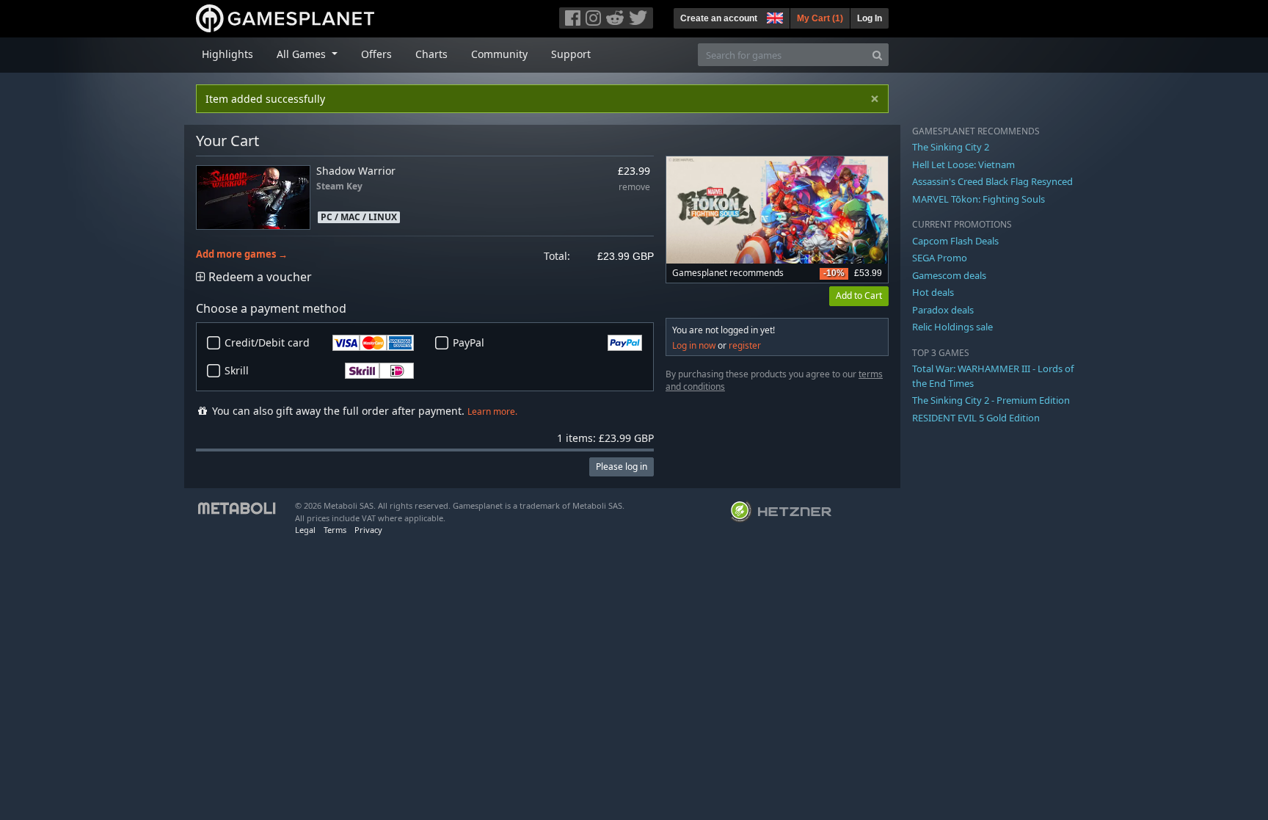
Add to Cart (859, 295)
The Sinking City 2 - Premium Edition (991, 400)
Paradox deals (943, 309)
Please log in (621, 466)
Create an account (718, 18)
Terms (335, 529)
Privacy (368, 529)
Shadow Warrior (356, 171)
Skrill (237, 370)
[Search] (877, 54)
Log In (869, 18)
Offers (376, 54)
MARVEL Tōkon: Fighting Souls (978, 199)
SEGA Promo (939, 257)
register (745, 345)
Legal (305, 529)
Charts (431, 54)
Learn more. (492, 411)
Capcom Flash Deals (955, 240)
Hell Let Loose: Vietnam (963, 164)
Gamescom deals (949, 275)
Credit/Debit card (267, 342)
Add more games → (242, 254)
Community (499, 54)
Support (571, 54)
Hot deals (933, 292)
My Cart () (820, 18)
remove (634, 187)
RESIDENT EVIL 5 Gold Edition (976, 417)
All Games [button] (303, 54)
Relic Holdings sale (952, 326)
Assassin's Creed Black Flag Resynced (992, 181)
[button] (773, 16)
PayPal (468, 342)
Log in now (693, 345)
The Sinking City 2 (950, 146)
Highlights (227, 54)
